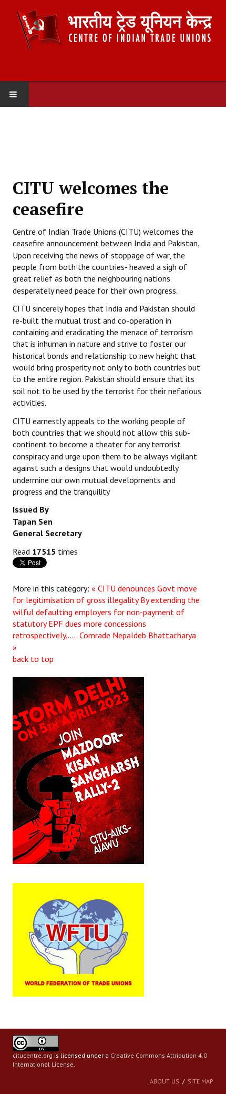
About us (164, 1081)
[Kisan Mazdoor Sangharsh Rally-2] (78, 770)
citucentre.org (33, 1055)
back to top (33, 659)
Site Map (200, 1081)
